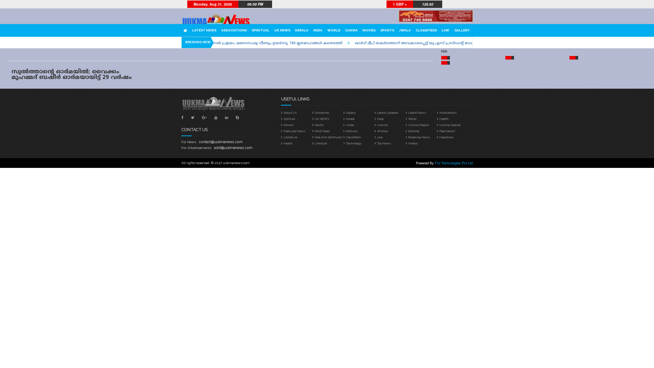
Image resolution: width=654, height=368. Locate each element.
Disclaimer (322, 112)
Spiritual (261, 30)
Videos (413, 143)
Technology (354, 143)
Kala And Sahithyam (329, 137)
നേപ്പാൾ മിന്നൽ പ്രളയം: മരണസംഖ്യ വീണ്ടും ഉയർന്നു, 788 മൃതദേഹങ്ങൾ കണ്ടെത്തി (256, 43)
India (317, 30)
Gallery (462, 30)
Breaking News (419, 137)
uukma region (418, 125)
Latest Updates (387, 112)
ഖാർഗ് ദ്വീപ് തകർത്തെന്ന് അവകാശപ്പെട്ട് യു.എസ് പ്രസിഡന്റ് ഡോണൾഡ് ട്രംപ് (414, 43)
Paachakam (447, 131)
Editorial (413, 131)
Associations (234, 30)
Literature (290, 137)
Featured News (294, 131)
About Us (290, 112)
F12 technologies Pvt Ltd (454, 162)
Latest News (204, 30)
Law (445, 30)
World (333, 30)
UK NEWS (282, 30)
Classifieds (426, 30)
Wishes (382, 131)
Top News (384, 143)
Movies (369, 30)
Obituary (352, 131)
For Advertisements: (196, 148)
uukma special (450, 125)
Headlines (446, 137)
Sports (387, 30)
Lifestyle (321, 143)
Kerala (301, 30)
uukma (351, 30)
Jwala (405, 30)
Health (444, 119)
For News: (189, 142)
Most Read (322, 131)
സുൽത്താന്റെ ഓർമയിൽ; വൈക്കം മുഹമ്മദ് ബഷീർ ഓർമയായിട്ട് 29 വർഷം (71, 74)
